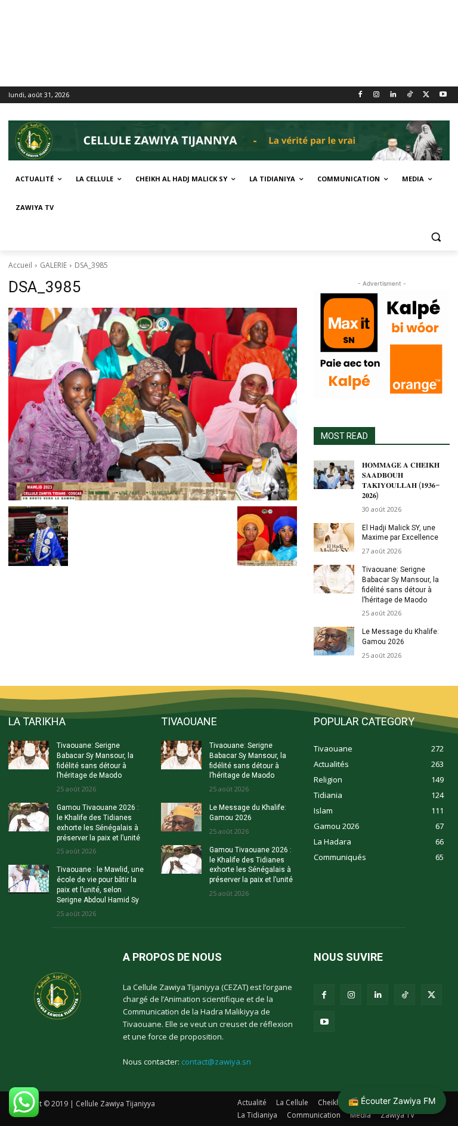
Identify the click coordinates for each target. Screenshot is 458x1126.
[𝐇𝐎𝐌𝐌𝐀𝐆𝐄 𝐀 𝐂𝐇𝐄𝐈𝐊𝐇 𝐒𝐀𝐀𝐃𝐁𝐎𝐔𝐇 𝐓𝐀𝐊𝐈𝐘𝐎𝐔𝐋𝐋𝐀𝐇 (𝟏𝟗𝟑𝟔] (334, 474)
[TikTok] (410, 95)
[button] (436, 236)
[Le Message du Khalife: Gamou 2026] (334, 641)
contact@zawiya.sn (216, 1061)
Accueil (20, 265)
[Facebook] (360, 95)
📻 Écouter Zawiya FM (391, 1101)
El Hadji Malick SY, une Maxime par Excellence (400, 533)
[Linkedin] (393, 95)
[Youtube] (443, 95)
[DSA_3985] (152, 404)
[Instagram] (376, 95)
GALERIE (53, 265)
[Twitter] (426, 95)
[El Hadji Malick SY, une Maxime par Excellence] (334, 537)
